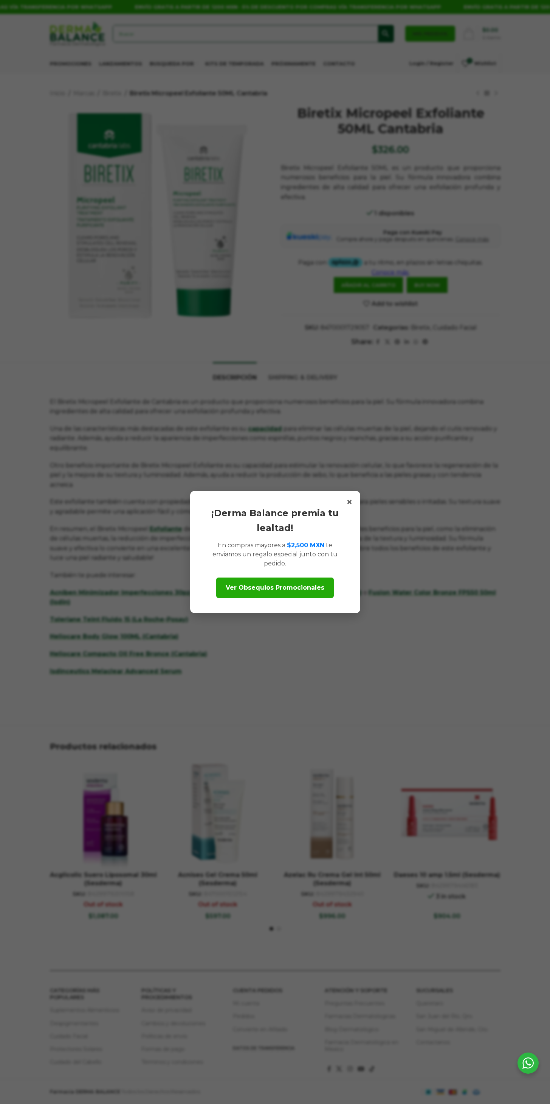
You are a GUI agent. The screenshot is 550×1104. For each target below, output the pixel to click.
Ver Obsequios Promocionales (275, 587)
